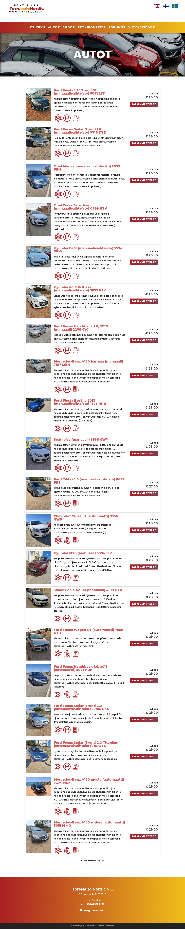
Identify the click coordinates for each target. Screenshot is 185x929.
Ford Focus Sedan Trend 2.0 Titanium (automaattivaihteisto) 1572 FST (86, 744)
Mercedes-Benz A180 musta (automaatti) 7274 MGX (89, 781)
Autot (54, 27)
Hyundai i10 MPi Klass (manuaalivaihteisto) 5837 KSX (80, 288)
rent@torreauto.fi (94, 910)
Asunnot (117, 27)
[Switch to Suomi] (166, 6)
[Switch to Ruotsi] (175, 6)
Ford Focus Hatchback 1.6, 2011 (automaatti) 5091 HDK (80, 668)
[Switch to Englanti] (157, 6)
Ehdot (69, 27)
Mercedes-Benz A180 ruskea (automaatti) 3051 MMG (89, 823)
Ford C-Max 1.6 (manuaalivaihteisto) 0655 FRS (89, 480)
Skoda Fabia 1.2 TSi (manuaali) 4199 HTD (88, 590)
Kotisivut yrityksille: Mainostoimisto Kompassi (92, 925)
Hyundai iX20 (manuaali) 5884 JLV (83, 553)
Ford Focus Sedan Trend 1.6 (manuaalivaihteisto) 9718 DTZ (80, 130)
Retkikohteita (92, 27)
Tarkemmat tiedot (144, 104)
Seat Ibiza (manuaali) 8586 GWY (81, 439)
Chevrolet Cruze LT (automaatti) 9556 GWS (86, 517)
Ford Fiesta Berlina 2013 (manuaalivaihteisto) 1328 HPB (80, 402)
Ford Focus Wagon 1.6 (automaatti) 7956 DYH (88, 631)
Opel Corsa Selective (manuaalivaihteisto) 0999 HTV (80, 206)
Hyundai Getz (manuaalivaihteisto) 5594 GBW (88, 249)
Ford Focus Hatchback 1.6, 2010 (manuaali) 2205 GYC (81, 327)
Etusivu (37, 27)
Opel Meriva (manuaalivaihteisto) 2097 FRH (87, 167)
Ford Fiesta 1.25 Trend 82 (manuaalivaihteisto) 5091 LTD (79, 91)
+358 (89, 904)
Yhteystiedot (141, 27)
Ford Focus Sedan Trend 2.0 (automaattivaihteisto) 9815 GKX (81, 707)
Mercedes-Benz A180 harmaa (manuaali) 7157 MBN (88, 362)
